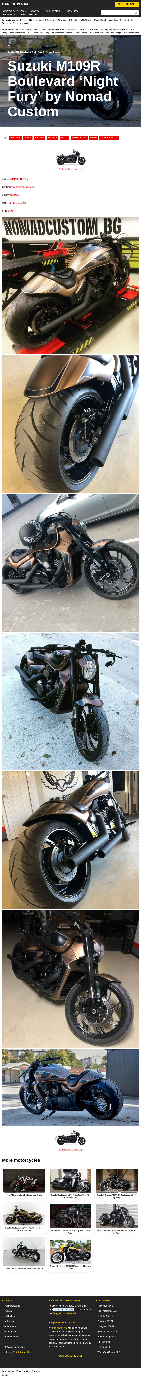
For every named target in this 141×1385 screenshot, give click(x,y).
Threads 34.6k (104, 1347)
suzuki (93, 138)
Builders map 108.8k (107, 1336)
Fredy (4, 33)
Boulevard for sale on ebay (70, 169)
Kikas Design (115, 33)
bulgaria (39, 138)
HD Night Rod (35, 20)
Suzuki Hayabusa (20, 23)
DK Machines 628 (108, 1331)
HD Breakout (48, 20)
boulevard (15, 138)
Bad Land (103, 33)
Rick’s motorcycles (17, 33)
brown (28, 138)
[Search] (136, 13)
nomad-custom (79, 138)
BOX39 (33, 29)
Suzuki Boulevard (17, 203)
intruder (52, 138)
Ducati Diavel (100, 20)
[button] (25, 11)
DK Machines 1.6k (108, 1311)
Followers (9, 14)
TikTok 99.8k (103, 1342)
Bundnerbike (58, 33)
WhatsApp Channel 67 (108, 1352)
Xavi (12, 45)
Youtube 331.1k (105, 1316)
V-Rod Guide (28, 14)
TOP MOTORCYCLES (109, 138)
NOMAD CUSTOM (19, 179)
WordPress (26, 1381)
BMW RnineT (87, 20)
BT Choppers (106, 29)
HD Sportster (73, 20)
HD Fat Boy (61, 20)
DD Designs (46, 33)
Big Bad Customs (75, 29)
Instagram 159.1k (105, 1326)
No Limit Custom (92, 29)
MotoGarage (81, 33)
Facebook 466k (105, 1306)
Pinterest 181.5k (105, 1321)
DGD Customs (33, 33)
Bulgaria (14, 195)
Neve (4, 1381)
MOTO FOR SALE (127, 4)
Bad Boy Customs (58, 29)
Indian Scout (113, 20)
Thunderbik (43, 29)
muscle (64, 138)
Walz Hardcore (21, 29)
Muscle (11, 211)
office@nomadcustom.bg (22, 187)
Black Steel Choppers (123, 29)
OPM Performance (131, 33)
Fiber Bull (70, 33)
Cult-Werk (93, 33)
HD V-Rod (23, 20)
